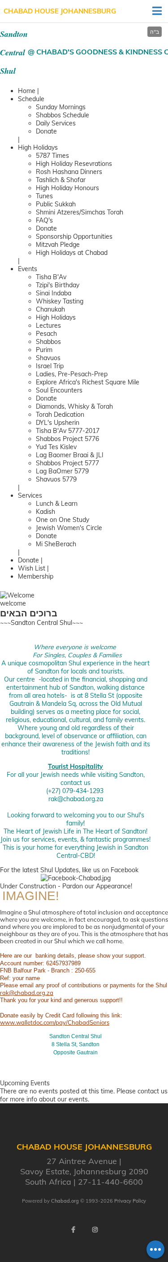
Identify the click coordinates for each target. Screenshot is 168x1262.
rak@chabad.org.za (75, 799)
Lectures (48, 325)
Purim (44, 350)
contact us (153, 1091)
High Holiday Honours (67, 188)
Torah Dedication (60, 414)
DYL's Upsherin (57, 423)
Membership (35, 576)
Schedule (31, 99)
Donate (46, 131)
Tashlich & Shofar (61, 180)
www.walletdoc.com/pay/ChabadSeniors (54, 1022)
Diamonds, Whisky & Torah (74, 406)
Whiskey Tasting (59, 301)
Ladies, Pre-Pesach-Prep (72, 374)
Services (30, 495)
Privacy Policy (130, 1201)
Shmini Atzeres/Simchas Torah (79, 212)
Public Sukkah (56, 204)
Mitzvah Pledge (58, 245)
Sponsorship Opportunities (74, 236)
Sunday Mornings (61, 107)
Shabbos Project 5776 (67, 439)
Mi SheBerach (56, 544)
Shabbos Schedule (62, 115)
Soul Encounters (59, 390)
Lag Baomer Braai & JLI (69, 455)
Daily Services (56, 123)
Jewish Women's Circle (69, 528)
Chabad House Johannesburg (60, 11)
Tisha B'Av (51, 277)
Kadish (45, 512)
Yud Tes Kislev (56, 447)
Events (27, 269)
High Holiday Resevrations (74, 164)
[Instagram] (94, 1229)
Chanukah (50, 309)
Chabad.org (65, 1201)
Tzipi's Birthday (57, 285)
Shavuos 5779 (56, 479)
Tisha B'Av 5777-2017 (67, 431)
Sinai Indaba (53, 293)
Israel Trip (50, 366)
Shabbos (48, 342)
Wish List (31, 568)
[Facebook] (73, 1229)
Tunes (44, 196)
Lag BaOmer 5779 (62, 471)
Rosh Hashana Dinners (69, 172)
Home (26, 91)
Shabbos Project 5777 (67, 463)
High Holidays (38, 147)
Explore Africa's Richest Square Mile (87, 382)
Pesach (46, 334)
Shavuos (48, 358)
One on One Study (62, 520)
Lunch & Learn (57, 503)
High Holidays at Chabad (72, 253)
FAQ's (44, 220)
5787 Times (52, 156)
